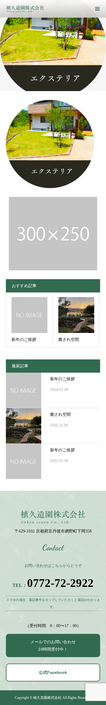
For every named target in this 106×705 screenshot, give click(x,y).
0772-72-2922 (60, 583)
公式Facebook (53, 672)
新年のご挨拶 (62, 379)
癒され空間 (60, 414)
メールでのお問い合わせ (53, 645)
